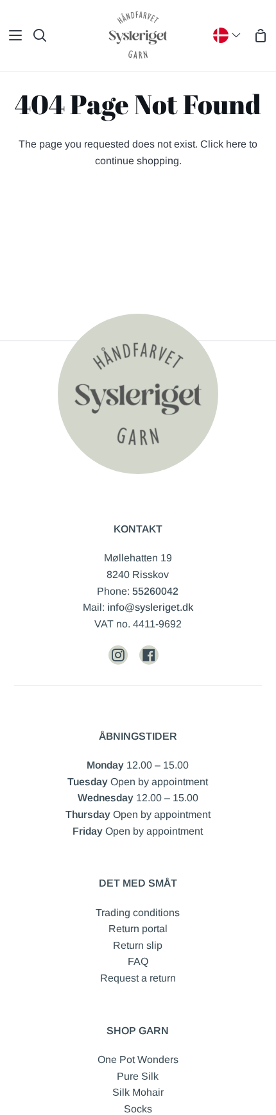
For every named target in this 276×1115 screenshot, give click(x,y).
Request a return (138, 978)
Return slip (137, 945)
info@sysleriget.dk (150, 607)
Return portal (138, 928)
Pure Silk (138, 1076)
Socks (138, 1108)
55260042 (155, 591)
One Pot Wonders (138, 1059)
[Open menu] (11, 35)
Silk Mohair (138, 1092)
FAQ (138, 961)
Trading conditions (138, 912)
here (236, 144)
